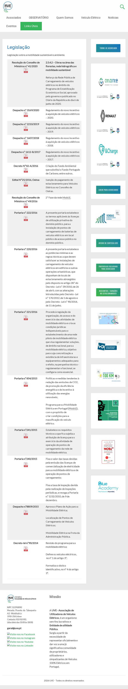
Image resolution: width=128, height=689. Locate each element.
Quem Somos (64, 17)
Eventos (11, 26)
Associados (13, 17)
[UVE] (7, 7)
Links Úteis (31, 26)
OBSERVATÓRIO (39, 17)
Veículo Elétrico (90, 17)
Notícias (113, 17)
